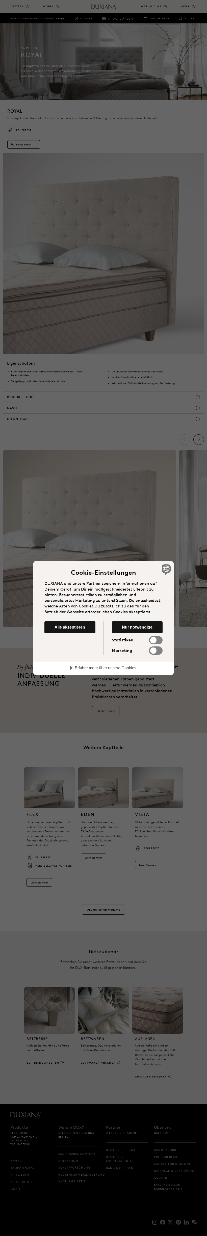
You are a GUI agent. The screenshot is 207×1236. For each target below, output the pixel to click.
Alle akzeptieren (70, 627)
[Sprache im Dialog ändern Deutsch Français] (165, 569)
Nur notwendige (137, 627)
